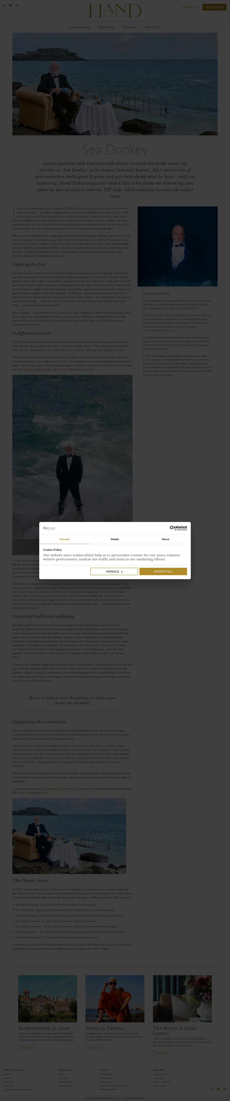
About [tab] (165, 539)
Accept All (163, 571)
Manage (112, 571)
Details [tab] (115, 539)
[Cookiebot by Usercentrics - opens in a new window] (151, 528)
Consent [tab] (64, 539)
